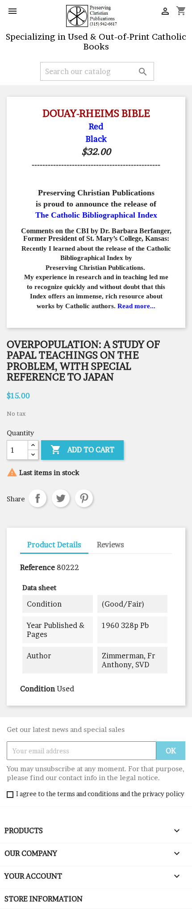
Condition (37, 688)
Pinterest (84, 498)
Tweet (61, 498)
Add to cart (82, 449)
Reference (37, 567)
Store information (43, 898)
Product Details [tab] (54, 544)
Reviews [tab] (110, 544)
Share (37, 498)
